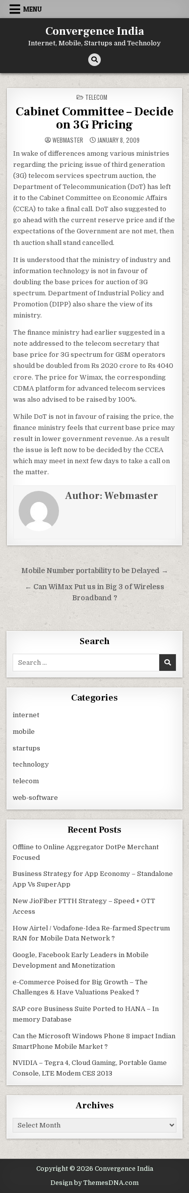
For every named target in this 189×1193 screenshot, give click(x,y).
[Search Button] (94, 59)
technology (31, 764)
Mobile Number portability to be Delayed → (94, 571)
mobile (24, 731)
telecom (96, 97)
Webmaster (67, 140)
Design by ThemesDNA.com (94, 1182)
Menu (32, 9)
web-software (35, 797)
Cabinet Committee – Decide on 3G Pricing (94, 118)
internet (26, 715)
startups (26, 748)
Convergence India (94, 31)
